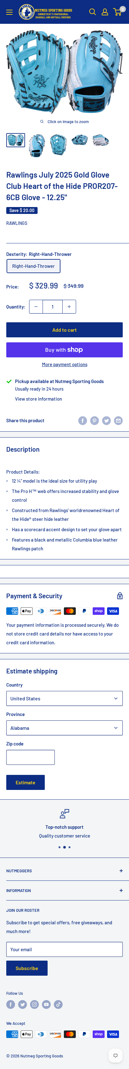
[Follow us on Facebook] (10, 1004)
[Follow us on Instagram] (34, 1004)
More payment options (64, 364)
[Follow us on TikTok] (58, 1004)
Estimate (25, 782)
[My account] (105, 11)
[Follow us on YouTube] (46, 1004)
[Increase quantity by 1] (69, 306)
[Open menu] (9, 12)
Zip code (14, 743)
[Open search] (92, 11)
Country (14, 685)
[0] (117, 12)
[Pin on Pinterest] (94, 420)
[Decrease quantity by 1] (36, 306)
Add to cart (64, 330)
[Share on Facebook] (82, 420)
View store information (38, 399)
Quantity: (15, 306)
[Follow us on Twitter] (22, 1004)
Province (15, 714)
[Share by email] (118, 420)
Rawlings (16, 223)
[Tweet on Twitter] (106, 420)
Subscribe (27, 968)
